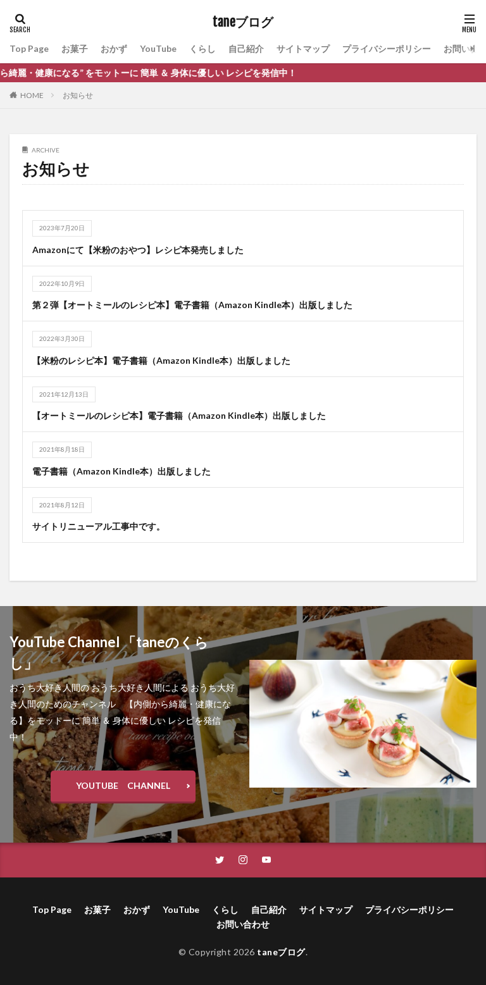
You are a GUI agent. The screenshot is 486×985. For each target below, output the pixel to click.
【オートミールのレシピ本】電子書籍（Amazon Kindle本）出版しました (179, 415)
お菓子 (74, 48)
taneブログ (243, 22)
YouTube (158, 48)
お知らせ (78, 95)
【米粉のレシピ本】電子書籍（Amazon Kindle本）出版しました (161, 360)
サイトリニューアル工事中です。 (98, 526)
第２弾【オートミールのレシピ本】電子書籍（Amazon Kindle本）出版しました (192, 304)
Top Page (29, 48)
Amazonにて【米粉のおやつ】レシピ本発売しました (138, 249)
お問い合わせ (243, 924)
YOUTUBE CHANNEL (123, 785)
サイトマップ (303, 48)
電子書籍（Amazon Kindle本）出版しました (121, 471)
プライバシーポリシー (386, 48)
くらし (202, 48)
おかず (114, 48)
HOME (32, 95)
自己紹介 (246, 48)
